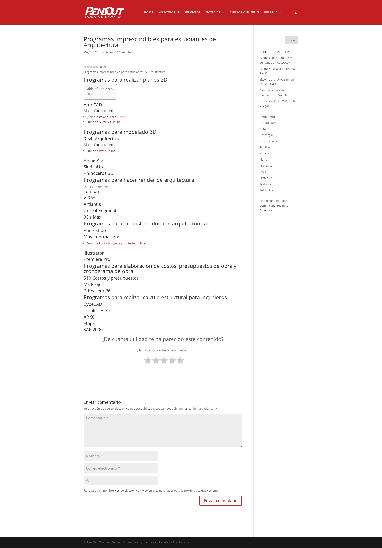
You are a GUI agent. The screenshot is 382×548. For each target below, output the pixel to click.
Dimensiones (268, 141)
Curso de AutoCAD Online (103, 122)
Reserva (271, 12)
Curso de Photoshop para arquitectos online (115, 243)
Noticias (213, 12)
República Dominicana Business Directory (274, 205)
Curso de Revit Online (100, 151)
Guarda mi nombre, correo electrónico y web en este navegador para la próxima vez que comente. (153, 490)
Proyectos (266, 165)
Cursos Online (242, 12)
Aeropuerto (267, 117)
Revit (263, 172)
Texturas (265, 184)
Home (148, 12)
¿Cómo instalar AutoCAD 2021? (106, 117)
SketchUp (266, 178)
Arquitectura (268, 123)
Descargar (266, 135)
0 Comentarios (126, 52)
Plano (263, 159)
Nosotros (166, 12)
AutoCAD (265, 129)
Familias (265, 147)
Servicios (192, 12)
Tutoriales (266, 190)
